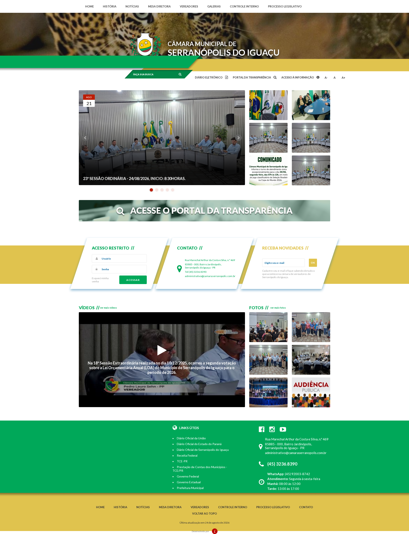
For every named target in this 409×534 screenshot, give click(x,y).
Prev (85, 137)
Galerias (214, 6)
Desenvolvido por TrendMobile (204, 531)
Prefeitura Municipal (190, 488)
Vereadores (189, 6)
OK (313, 262)
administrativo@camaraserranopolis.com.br (210, 276)
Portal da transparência (252, 77)
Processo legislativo (285, 6)
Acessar (133, 280)
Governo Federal (188, 476)
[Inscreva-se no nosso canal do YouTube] (283, 429)
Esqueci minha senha (100, 280)
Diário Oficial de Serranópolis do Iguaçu (203, 449)
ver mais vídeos (108, 307)
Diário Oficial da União (191, 438)
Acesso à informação (297, 77)
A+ (343, 77)
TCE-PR (182, 461)
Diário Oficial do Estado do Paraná (199, 444)
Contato (306, 507)
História (109, 6)
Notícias (132, 6)
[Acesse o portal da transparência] (204, 220)
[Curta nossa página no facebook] (261, 429)
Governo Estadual (189, 482)
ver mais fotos (278, 307)
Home (89, 6)
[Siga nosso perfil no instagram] (272, 429)
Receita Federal (187, 455)
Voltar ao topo (204, 513)
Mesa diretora (159, 6)
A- (326, 77)
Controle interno (244, 6)
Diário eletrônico (209, 77)
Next (238, 137)
